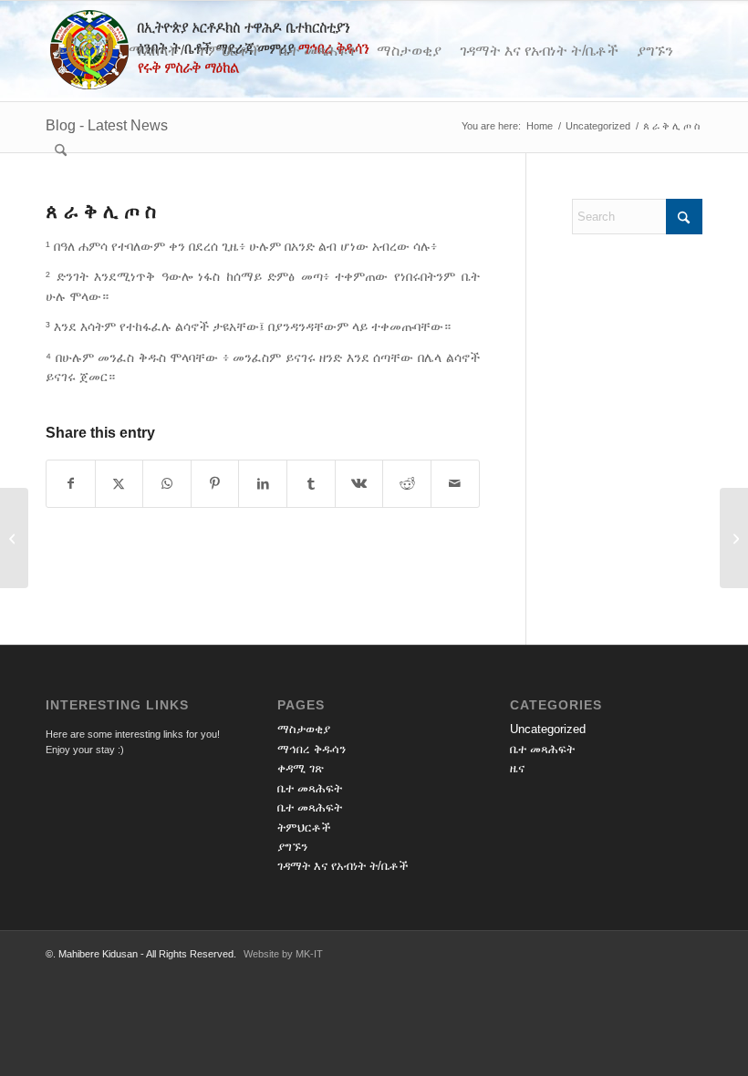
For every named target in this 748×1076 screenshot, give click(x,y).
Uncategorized (548, 729)
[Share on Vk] (359, 483)
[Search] (61, 151)
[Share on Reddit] (407, 483)
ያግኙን (292, 847)
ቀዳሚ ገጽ (300, 768)
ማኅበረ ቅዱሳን (311, 749)
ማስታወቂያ (303, 729)
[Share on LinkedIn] (262, 483)
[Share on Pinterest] (215, 483)
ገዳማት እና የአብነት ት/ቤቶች (343, 866)
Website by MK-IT (283, 953)
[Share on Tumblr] (311, 483)
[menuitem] (82, 51)
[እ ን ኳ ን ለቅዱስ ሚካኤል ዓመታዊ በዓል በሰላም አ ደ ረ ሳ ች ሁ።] (14, 538)
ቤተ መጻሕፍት (309, 788)
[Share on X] (119, 483)
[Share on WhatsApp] (167, 483)
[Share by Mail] (455, 483)
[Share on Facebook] (71, 483)
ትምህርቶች (304, 827)
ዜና (517, 768)
